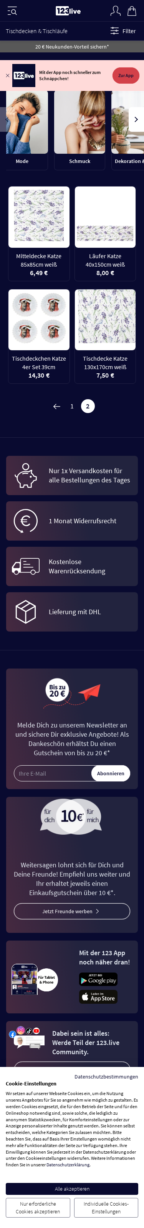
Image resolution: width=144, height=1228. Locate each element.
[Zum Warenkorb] (132, 10)
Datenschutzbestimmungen (106, 1076)
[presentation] (7, 119)
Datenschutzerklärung (67, 1165)
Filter (129, 31)
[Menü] (12, 11)
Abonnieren (110, 773)
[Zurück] (56, 406)
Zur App (126, 75)
